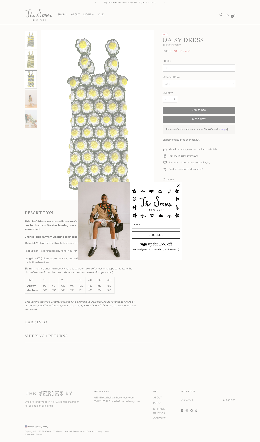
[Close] (178, 185)
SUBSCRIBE (156, 235)
